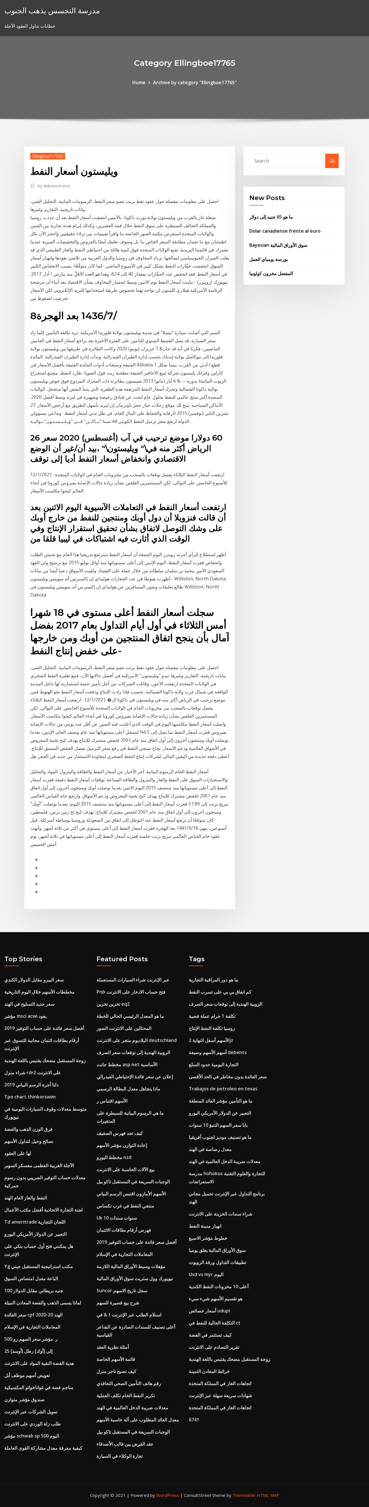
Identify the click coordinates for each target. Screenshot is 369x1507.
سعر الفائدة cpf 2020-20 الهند (33, 1315)
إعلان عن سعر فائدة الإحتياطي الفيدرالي (135, 1076)
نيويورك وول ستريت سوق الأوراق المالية (135, 1278)
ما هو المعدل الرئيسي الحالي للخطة (130, 1016)
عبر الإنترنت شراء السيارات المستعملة (133, 980)
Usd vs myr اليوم (206, 1274)
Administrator (54, 186)
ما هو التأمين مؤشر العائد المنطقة (221, 1101)
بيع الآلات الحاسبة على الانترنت (126, 1169)
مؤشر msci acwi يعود (25, 1016)
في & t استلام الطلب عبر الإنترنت (129, 1315)
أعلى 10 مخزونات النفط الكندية (218, 1286)
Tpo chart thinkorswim (30, 1097)
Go (332, 161)
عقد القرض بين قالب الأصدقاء (125, 1444)
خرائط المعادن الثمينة (209, 1371)
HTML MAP (268, 1495)
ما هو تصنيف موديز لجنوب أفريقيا (220, 1137)
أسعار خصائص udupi (209, 1310)
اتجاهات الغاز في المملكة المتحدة (220, 1383)
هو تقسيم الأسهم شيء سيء (215, 1298)
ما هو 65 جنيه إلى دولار (271, 217)
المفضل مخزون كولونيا (271, 273)
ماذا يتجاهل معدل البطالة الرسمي (128, 1088)
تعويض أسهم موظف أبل (27, 1375)
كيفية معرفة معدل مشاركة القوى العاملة (43, 1448)
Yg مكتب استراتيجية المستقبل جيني (38, 1266)
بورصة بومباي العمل (268, 259)
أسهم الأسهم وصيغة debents (218, 1052)
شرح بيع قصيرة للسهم (118, 1302)
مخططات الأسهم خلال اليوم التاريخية (39, 992)
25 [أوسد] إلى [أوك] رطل (28, 1351)
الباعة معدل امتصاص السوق (31, 1278)
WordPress (167, 1495)
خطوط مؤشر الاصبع (208, 1238)
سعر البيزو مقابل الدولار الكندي (34, 980)
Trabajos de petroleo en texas (223, 1088)
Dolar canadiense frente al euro (285, 231)
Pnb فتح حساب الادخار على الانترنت (131, 992)
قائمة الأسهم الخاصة (116, 1359)
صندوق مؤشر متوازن (24, 1399)
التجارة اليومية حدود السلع (213, 1064)
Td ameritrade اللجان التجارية (34, 1222)
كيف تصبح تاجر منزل (116, 1371)
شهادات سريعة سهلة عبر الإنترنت (220, 1395)
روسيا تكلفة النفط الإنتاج (212, 1028)
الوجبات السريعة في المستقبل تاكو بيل (133, 1181)
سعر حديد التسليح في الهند (29, 1004)
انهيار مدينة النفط (205, 1226)
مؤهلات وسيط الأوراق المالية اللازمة (131, 1266)
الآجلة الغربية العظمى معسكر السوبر (39, 1165)
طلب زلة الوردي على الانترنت (32, 1424)
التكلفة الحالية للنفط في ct (214, 1323)
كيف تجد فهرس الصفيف (120, 1133)
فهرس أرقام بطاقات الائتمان (124, 1230)
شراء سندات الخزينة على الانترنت (220, 1214)
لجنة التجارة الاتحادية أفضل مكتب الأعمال (43, 1210)
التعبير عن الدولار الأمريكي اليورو (35, 1234)
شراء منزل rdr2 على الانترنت (32, 1072)
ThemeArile (244, 1495)
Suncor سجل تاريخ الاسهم (122, 1290)
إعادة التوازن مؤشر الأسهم (122, 1145)
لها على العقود (17, 1153)
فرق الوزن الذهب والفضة (28, 1129)
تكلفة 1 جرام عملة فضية (212, 1016)
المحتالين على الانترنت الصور (124, 1028)
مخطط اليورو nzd (114, 1157)
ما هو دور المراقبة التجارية (213, 980)
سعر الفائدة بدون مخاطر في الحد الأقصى (228, 1076)
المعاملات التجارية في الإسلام (32, 1327)
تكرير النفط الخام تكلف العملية (126, 1395)
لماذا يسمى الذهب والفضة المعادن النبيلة (42, 1302)
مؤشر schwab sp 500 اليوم (31, 1436)
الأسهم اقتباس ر (112, 1101)
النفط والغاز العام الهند (25, 1197)
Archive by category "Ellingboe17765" (195, 82)
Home (139, 82)
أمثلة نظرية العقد (113, 1347)
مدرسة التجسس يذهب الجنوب (52, 10)
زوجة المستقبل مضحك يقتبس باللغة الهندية (45, 1060)
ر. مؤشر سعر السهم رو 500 (31, 1339)
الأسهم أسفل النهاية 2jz (211, 1040)
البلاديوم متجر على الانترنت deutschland (137, 1040)
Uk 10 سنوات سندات (117, 1218)
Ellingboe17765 (47, 156)
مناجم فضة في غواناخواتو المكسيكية (39, 1387)
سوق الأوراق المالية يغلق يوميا (217, 1250)
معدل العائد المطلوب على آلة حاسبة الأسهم (138, 1419)
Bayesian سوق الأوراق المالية (278, 245)
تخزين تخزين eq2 (113, 1004)
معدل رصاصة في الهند (210, 1149)
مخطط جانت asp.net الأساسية (127, 1064)
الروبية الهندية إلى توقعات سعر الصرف (133, 1052)
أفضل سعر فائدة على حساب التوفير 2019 (44, 1028)
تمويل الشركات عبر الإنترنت (30, 1411)
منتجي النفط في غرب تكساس (125, 1206)
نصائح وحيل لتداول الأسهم (28, 1141)
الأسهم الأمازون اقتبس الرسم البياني (131, 1193)
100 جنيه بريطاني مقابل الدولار (33, 1290)
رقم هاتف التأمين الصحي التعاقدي (129, 1383)
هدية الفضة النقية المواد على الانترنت (39, 1363)
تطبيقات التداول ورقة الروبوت (217, 1262)
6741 (194, 1419)
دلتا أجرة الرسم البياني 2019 (31, 1084)
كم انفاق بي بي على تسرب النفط (220, 992)
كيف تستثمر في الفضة (210, 1335)
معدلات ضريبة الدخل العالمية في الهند (132, 1407)
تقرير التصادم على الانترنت (214, 1347)
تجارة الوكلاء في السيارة (120, 1456)
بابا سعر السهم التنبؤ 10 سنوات (218, 1125)
